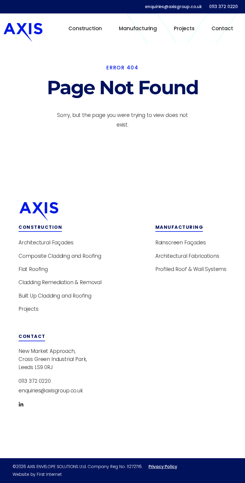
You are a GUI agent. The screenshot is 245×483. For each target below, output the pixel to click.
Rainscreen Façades (180, 242)
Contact (222, 28)
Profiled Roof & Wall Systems (190, 269)
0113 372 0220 (223, 7)
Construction (85, 28)
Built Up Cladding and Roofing (55, 295)
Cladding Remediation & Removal (60, 282)
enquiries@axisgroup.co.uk (173, 7)
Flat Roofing (33, 269)
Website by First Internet (37, 474)
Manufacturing (138, 28)
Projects (184, 28)
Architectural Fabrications (187, 256)
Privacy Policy (162, 467)
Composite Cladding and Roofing (60, 256)
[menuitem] (85, 28)
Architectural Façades (46, 242)
